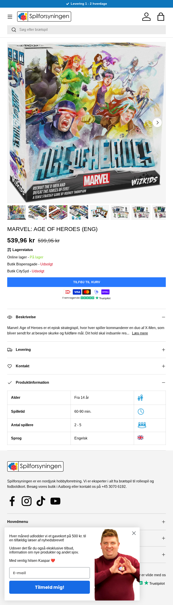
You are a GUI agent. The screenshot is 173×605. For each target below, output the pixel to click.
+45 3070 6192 (114, 486)
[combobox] (86, 29)
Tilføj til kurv (86, 282)
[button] (161, 16)
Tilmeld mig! (49, 587)
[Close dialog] (134, 533)
